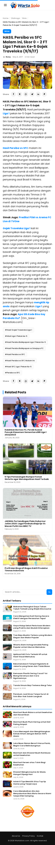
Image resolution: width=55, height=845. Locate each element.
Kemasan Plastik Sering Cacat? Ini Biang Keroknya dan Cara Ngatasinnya (30, 676)
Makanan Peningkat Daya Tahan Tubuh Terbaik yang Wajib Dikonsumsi (32, 608)
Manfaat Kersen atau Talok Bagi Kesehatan (29, 763)
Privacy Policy (28, 836)
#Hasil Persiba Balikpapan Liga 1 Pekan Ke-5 (25, 342)
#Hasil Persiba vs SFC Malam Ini (20, 360)
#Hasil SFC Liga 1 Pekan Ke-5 (18, 366)
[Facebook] (13, 94)
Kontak (40, 836)
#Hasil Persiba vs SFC (15, 354)
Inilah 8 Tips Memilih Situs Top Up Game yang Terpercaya (29, 782)
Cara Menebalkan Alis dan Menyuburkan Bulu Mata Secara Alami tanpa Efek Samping (32, 793)
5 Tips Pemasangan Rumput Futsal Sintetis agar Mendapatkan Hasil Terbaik (27, 478)
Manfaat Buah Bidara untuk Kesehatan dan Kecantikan (32, 713)
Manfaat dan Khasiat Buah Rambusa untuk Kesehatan (31, 754)
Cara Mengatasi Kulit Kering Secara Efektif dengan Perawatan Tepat (31, 617)
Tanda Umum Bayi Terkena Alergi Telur (32, 685)
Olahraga (15, 18)
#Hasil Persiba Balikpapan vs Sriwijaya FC (24, 348)
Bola (24, 18)
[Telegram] (32, 94)
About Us (16, 836)
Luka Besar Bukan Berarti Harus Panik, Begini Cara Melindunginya (31, 744)
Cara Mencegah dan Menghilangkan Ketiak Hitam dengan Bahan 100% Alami (31, 734)
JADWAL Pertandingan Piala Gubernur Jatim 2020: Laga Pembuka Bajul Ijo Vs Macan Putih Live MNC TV (25, 524)
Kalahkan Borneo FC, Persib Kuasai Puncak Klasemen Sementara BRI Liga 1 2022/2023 (25, 432)
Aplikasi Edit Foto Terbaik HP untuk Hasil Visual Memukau (30, 655)
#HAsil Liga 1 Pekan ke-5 (16, 336)
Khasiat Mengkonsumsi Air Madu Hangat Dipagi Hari (29, 773)
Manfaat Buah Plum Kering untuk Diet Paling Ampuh (31, 723)
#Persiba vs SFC (12, 372)
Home (5, 18)
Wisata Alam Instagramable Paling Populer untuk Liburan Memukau (30, 646)
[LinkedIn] (38, 94)
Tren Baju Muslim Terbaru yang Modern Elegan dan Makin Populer (32, 636)
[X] (19, 94)
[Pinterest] (44, 94)
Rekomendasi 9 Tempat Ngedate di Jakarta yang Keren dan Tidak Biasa (31, 665)
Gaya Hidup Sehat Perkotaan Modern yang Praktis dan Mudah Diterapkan (31, 627)
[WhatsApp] (25, 94)
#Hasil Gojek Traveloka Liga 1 (18, 330)
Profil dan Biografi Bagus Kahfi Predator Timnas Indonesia (26, 569)
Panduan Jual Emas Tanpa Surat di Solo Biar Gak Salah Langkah (31, 695)
